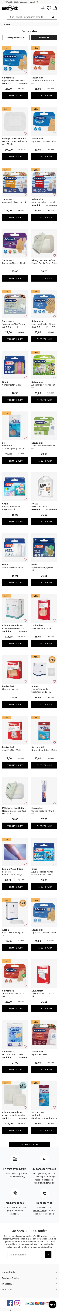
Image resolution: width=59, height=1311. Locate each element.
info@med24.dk (46, 1213)
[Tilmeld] (48, 1254)
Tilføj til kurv (15, 95)
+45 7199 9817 (39, 1210)
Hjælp (52, 1304)
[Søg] (53, 17)
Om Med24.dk (8, 1272)
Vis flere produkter (29, 1144)
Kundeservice (8, 1283)
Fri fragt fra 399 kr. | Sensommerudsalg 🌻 (21, 2)
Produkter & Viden (10, 1278)
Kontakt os (7, 1289)
